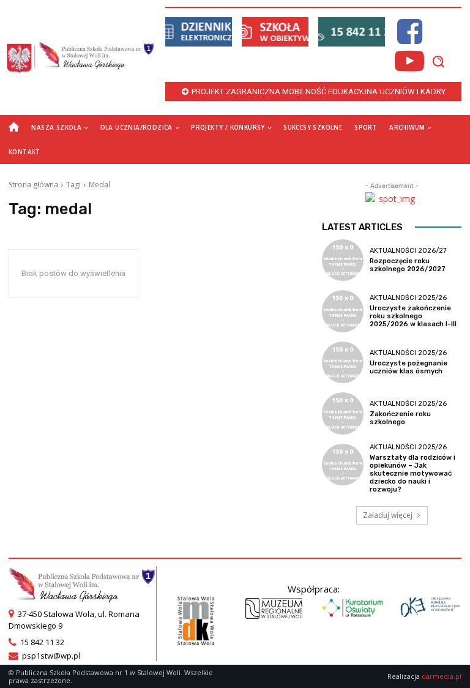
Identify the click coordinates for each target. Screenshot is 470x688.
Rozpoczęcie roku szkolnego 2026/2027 (408, 265)
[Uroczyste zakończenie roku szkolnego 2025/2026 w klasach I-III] (343, 311)
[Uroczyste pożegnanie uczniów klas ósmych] (343, 362)
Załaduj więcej (387, 515)
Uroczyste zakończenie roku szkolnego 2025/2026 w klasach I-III (413, 316)
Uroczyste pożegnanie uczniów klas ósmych (408, 367)
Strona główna (33, 184)
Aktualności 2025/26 (408, 297)
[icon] (409, 39)
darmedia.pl (441, 676)
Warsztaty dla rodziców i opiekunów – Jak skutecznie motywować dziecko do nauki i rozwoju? (412, 474)
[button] (438, 61)
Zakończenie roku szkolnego (400, 418)
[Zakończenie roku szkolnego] (343, 413)
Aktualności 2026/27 (408, 250)
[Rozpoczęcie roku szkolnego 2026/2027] (343, 260)
